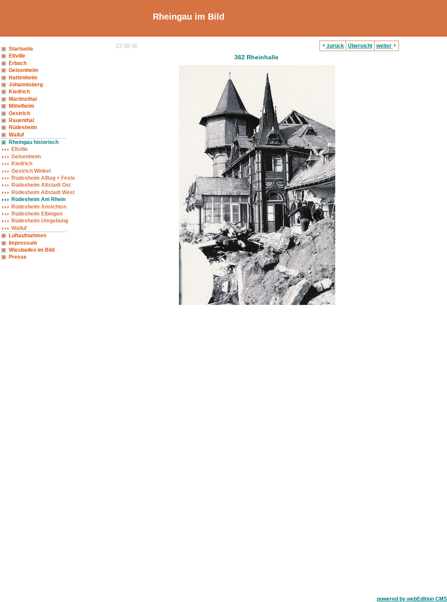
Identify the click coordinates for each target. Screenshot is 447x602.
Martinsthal (23, 99)
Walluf (16, 135)
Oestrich (19, 113)
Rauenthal (21, 120)
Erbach (18, 63)
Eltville (17, 56)
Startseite (21, 49)
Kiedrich (19, 92)
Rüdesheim (23, 127)
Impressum (23, 243)
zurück (335, 46)
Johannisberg (26, 85)
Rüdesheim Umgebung (39, 221)
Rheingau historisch (33, 142)
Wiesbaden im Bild (32, 250)
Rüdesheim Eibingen (36, 214)
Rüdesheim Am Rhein (38, 199)
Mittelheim (21, 106)
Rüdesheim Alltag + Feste (43, 178)
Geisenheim (23, 70)
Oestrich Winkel (31, 171)
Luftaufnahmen (27, 236)
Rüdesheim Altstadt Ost (41, 185)
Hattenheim (23, 78)
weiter (384, 46)
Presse (18, 257)
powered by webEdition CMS (412, 599)
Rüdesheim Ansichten (38, 207)
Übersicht (360, 46)
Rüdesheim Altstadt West (43, 192)
